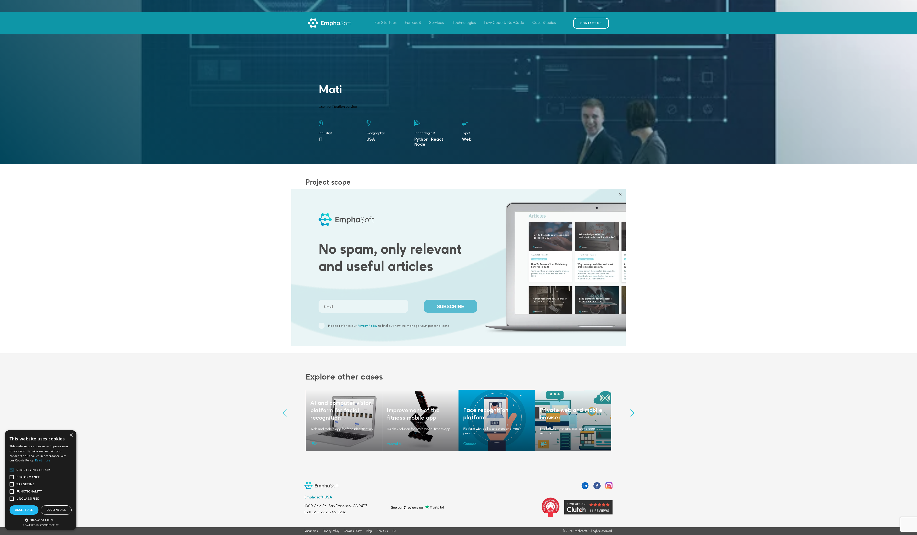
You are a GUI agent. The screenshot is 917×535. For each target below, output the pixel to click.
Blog (369, 531)
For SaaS (413, 23)
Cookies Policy (353, 531)
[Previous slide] (285, 413)
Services (436, 23)
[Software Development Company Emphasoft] (329, 23)
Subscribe (450, 306)
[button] (41, 520)
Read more (42, 460)
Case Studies (544, 23)
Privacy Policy (367, 326)
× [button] (71, 435)
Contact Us (591, 23)
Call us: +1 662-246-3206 (325, 512)
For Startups (385, 23)
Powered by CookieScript (41, 525)
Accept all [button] (24, 510)
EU (394, 531)
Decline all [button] (56, 510)
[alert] (40, 480)
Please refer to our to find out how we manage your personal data (388, 325)
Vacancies (311, 531)
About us (382, 531)
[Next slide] (632, 413)
